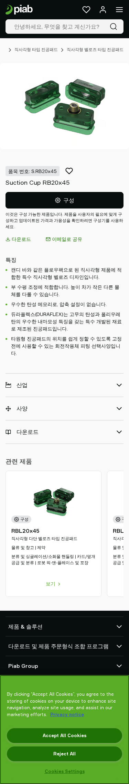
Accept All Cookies (64, 735)
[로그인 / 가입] (103, 9)
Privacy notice (67, 714)
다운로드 (21, 239)
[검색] (115, 26)
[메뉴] (119, 9)
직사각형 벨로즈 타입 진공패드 (95, 49)
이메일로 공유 (67, 239)
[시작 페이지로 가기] (19, 10)
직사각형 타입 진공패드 (36, 49)
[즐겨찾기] (86, 9)
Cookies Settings (65, 771)
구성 (68, 200)
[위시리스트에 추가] (69, 171)
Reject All (64, 753)
